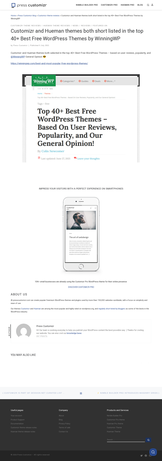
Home (13, 15)
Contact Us (63, 432)
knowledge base (74, 333)
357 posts (41, 336)
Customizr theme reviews (48, 15)
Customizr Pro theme (116, 420)
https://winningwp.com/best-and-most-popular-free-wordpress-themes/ (49, 63)
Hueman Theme (113, 432)
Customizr (25, 309)
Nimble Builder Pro (114, 416)
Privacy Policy (64, 424)
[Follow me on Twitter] (141, 455)
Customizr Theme (114, 428)
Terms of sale (64, 428)
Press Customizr (20, 45)
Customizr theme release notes (24, 428)
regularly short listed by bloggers (111, 309)
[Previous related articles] (142, 363)
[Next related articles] (148, 363)
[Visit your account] (152, 5)
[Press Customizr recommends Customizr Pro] (81, 235)
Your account (16, 416)
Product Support (17, 420)
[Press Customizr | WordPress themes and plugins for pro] (29, 5)
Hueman (37, 309)
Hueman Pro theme (115, 424)
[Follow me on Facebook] (146, 455)
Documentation (17, 424)
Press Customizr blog (27, 15)
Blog (61, 420)
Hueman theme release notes (23, 432)
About (61, 416)
